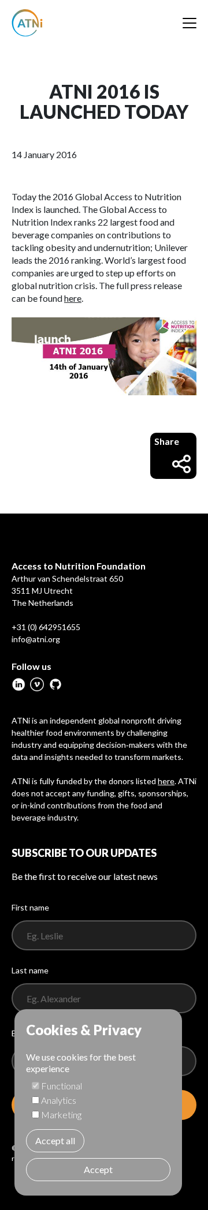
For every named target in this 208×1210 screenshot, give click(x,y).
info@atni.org (36, 639)
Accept (98, 1169)
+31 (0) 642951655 (46, 627)
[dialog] (98, 1102)
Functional (61, 1085)
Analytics (58, 1100)
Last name (30, 970)
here (72, 298)
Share (166, 441)
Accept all (55, 1140)
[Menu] (189, 23)
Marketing (61, 1114)
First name (30, 907)
